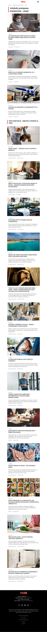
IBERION (24, 596)
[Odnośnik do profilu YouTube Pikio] (25, 605)
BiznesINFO (19, 609)
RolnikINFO (31, 609)
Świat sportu (26, 612)
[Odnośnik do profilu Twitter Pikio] (22, 605)
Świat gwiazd (21, 612)
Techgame (20, 611)
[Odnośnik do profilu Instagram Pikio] (28, 605)
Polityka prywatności (23, 619)
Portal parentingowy (31, 611)
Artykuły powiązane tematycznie (17, 5)
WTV (34, 609)
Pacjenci (22, 609)
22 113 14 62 (26, 599)
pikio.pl (9, 5)
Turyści (37, 609)
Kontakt (23, 623)
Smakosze (10, 611)
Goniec (30, 612)
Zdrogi (23, 611)
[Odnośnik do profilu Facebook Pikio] (19, 605)
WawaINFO (27, 609)
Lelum (15, 609)
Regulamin (23, 617)
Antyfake (26, 611)
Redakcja (23, 621)
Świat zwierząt (15, 611)
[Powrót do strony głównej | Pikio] (23, 2)
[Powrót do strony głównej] (23, 593)
